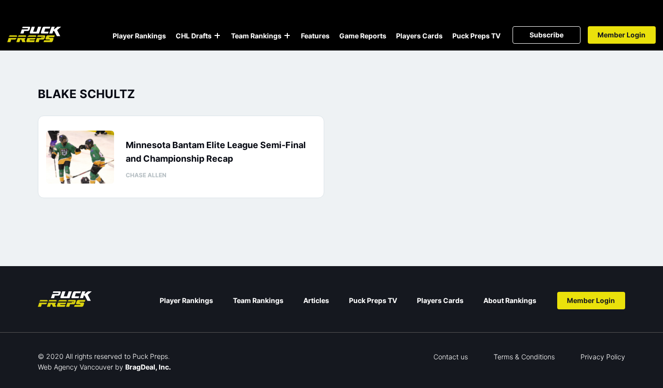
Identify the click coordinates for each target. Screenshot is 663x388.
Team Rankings (256, 36)
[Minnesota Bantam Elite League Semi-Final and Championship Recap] (80, 157)
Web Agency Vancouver (75, 367)
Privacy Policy (602, 357)
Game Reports (362, 36)
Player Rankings (139, 36)
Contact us (450, 357)
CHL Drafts (194, 36)
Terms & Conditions (524, 357)
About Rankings (509, 300)
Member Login (621, 35)
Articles (316, 300)
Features (315, 36)
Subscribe (547, 35)
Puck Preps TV (476, 36)
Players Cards (419, 36)
